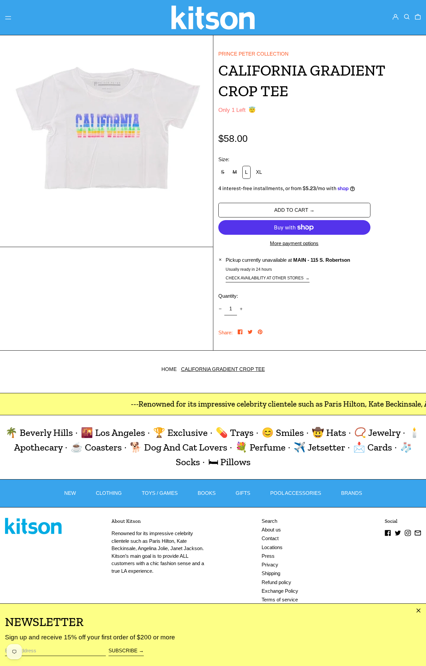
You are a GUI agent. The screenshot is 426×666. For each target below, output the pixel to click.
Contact (270, 538)
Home (169, 369)
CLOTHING (109, 493)
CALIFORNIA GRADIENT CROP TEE (223, 369)
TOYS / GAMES (160, 493)
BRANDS (351, 493)
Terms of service (280, 599)
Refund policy (276, 582)
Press (268, 556)
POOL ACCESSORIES (295, 493)
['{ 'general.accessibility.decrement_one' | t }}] (220, 308)
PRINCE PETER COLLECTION (253, 54)
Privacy (270, 564)
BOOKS (207, 493)
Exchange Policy (280, 591)
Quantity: (228, 296)
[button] (407, 17)
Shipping (271, 573)
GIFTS (243, 493)
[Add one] (241, 308)
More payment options (294, 243)
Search (269, 521)
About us (271, 529)
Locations (272, 547)
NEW (70, 493)
